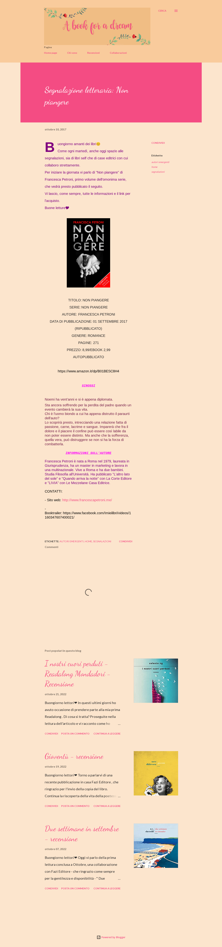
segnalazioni (158, 171)
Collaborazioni (118, 52)
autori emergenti (160, 162)
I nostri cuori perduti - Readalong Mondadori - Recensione (78, 673)
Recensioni (93, 52)
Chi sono (72, 52)
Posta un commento (75, 733)
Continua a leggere (107, 733)
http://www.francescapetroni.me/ (87, 500)
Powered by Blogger (113, 937)
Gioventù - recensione (74, 756)
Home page (50, 52)
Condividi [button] (158, 142)
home (154, 166)
